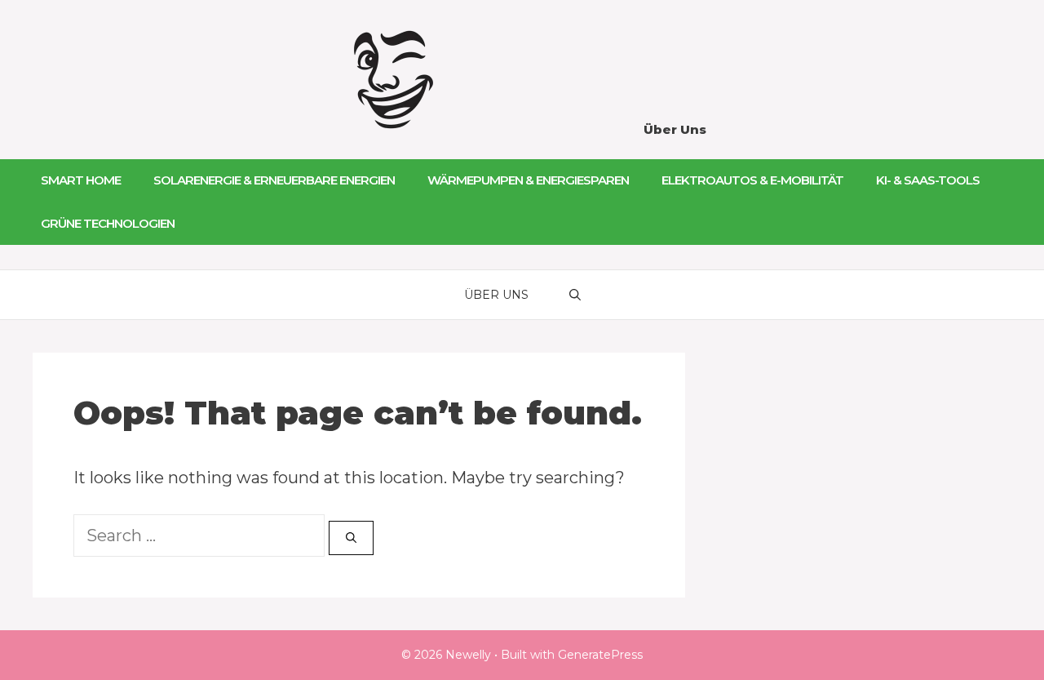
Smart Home (81, 180)
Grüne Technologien (108, 223)
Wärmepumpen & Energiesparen (528, 180)
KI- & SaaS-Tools (928, 180)
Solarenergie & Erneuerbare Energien (274, 180)
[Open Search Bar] (575, 294)
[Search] (351, 538)
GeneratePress (600, 654)
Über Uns (675, 129)
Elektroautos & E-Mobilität (752, 180)
